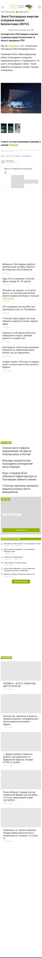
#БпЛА (8, 156)
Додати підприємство (21, 581)
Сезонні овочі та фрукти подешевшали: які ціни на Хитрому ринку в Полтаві (16, 451)
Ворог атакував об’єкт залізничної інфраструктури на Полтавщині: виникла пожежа (19, 476)
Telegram (13, 145)
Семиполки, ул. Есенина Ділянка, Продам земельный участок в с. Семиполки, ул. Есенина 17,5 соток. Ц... (20, 834)
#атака (3, 156)
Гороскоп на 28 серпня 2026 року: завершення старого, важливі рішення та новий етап (19, 335)
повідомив (13, 45)
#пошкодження (26, 156)
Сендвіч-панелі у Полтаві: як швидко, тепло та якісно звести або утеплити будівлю (20, 364)
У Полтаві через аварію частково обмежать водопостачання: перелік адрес (20, 321)
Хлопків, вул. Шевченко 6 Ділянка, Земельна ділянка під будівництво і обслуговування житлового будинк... (21, 720)
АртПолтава (11, 514)
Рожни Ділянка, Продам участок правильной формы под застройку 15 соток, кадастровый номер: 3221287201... (20, 796)
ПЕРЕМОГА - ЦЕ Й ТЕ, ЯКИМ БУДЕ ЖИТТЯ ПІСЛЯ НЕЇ (19, 685)
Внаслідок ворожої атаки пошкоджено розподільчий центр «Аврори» (17, 463)
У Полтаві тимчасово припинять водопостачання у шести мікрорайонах (20, 489)
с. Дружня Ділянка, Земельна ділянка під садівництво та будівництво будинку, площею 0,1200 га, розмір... (18, 758)
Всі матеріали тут (21, 530)
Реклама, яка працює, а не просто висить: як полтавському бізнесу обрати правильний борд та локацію (20, 293)
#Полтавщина (16, 156)
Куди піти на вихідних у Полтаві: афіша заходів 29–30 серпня (18, 280)
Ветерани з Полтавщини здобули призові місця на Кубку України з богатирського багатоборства (18, 267)
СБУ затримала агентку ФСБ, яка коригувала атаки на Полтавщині (19, 308)
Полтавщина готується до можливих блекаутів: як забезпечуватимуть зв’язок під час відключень (20, 350)
